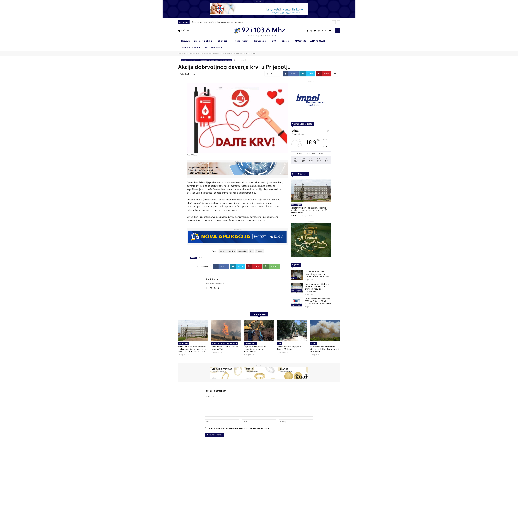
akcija (222, 251)
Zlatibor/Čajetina (250, 343)
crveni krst (231, 251)
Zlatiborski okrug (191, 53)
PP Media (202, 258)
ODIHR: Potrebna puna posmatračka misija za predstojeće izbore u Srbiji (317, 274)
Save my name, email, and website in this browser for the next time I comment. (239, 428)
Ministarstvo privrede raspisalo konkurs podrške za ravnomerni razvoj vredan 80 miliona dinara (309, 210)
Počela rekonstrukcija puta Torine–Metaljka (209, 22)
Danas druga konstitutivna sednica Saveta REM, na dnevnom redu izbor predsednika (317, 288)
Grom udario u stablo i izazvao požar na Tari (224, 347)
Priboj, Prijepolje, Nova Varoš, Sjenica (212, 53)
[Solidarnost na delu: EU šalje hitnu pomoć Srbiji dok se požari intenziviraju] (325, 330)
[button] (337, 30)
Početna (180, 53)
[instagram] (211, 287)
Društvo (313, 343)
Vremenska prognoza (302, 124)
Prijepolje (259, 251)
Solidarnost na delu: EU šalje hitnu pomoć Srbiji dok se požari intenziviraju (324, 349)
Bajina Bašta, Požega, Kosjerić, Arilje (224, 343)
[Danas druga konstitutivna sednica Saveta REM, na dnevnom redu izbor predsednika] (297, 288)
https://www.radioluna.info (215, 283)
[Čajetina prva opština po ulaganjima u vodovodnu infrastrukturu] (259, 330)
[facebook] (207, 287)
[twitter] (219, 287)
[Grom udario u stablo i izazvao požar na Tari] (226, 330)
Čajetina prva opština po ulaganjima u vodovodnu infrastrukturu (255, 349)
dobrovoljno (242, 251)
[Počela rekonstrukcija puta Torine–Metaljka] (292, 330)
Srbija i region (296, 205)
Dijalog (293, 278)
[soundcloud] (215, 287)
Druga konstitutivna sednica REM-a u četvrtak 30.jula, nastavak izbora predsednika (318, 301)
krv (251, 251)
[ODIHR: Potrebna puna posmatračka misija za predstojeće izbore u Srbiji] (297, 275)
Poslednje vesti (299, 174)
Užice (279, 343)
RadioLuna (190, 74)
